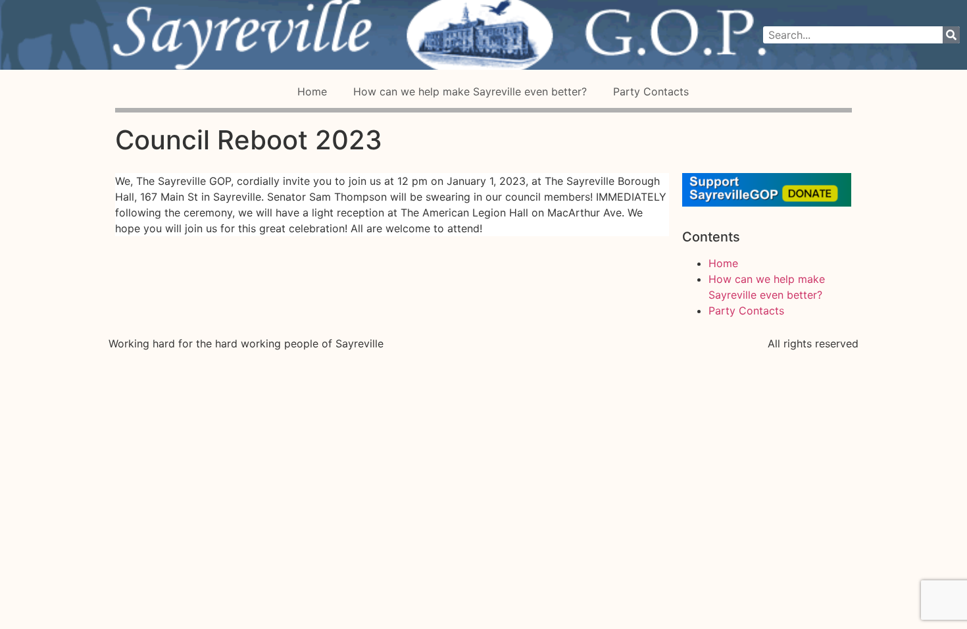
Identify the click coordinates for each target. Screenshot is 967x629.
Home (312, 91)
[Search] (951, 34)
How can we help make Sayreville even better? (470, 91)
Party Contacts (651, 91)
